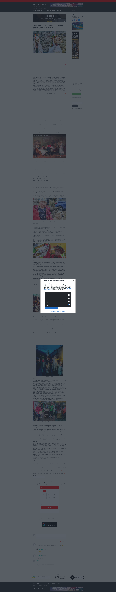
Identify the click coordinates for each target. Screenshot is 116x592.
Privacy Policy (63, 311)
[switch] (69, 295)
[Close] (74, 281)
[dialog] (58, 296)
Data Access (58, 311)
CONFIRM (51, 308)
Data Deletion (53, 311)
